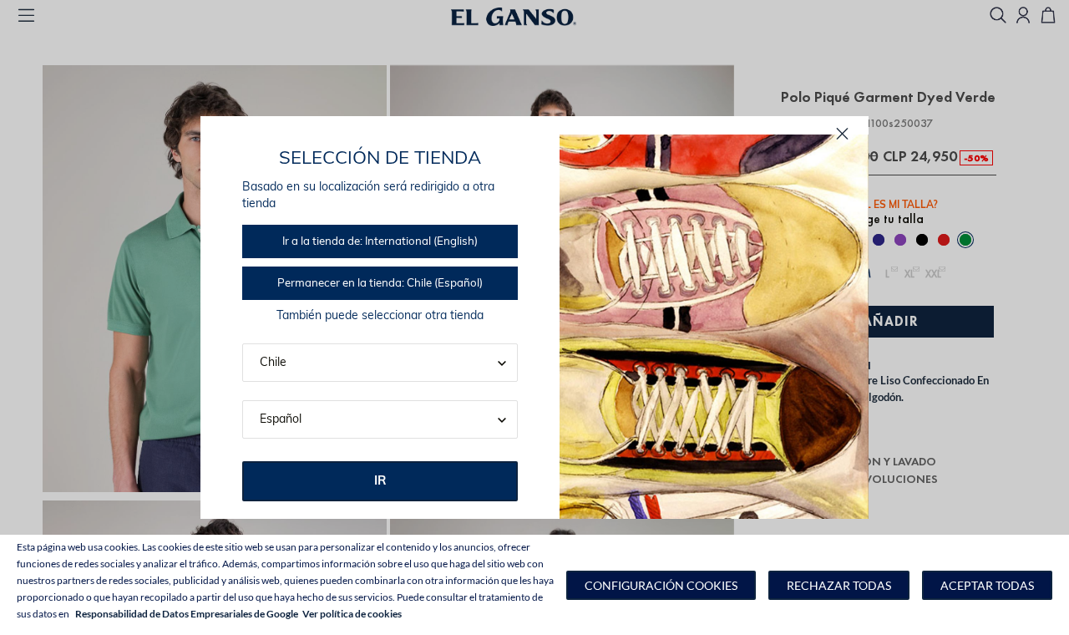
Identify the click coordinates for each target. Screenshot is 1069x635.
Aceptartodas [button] (987, 585)
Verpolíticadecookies (352, 613)
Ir (380, 481)
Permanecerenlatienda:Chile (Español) (380, 283)
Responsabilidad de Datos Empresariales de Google (186, 613)
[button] (661, 585)
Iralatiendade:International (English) (380, 241)
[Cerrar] (842, 134)
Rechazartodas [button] (839, 585)
